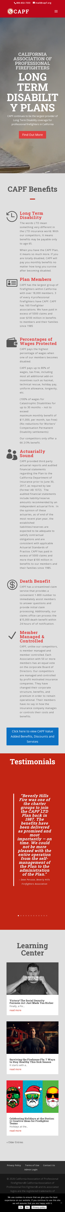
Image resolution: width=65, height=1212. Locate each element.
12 (46, 915)
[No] (61, 1202)
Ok (21, 1207)
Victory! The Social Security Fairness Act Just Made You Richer (31, 1001)
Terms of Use (32, 1165)
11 (44, 915)
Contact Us (49, 1165)
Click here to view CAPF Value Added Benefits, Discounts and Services (32, 736)
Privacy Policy (14, 1165)
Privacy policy (39, 1207)
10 (41, 915)
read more (15, 1010)
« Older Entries (14, 1142)
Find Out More (32, 135)
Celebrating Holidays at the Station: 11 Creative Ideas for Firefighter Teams (32, 1121)
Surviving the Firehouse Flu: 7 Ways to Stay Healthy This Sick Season (32, 1060)
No (27, 1207)
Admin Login (30, 1169)
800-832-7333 (23, 2)
